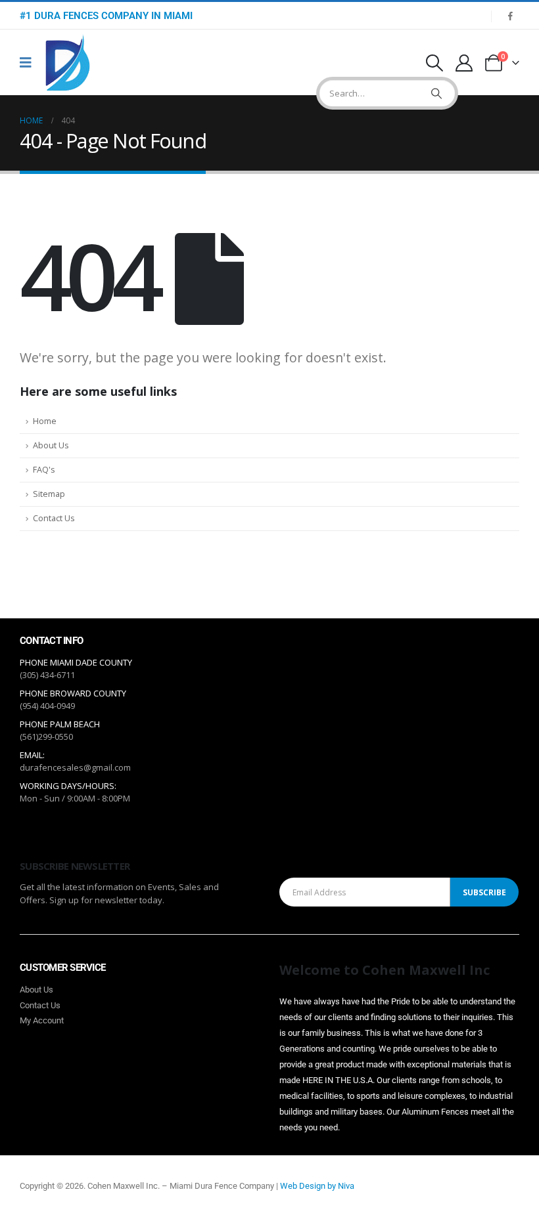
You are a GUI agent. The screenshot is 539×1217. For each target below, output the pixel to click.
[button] (434, 63)
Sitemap (49, 494)
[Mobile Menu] (30, 62)
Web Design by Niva (317, 1186)
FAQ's (44, 469)
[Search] (436, 93)
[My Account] (464, 63)
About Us (51, 445)
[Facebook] (510, 15)
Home (45, 421)
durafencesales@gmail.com (75, 767)
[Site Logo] (67, 62)
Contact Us (54, 518)
